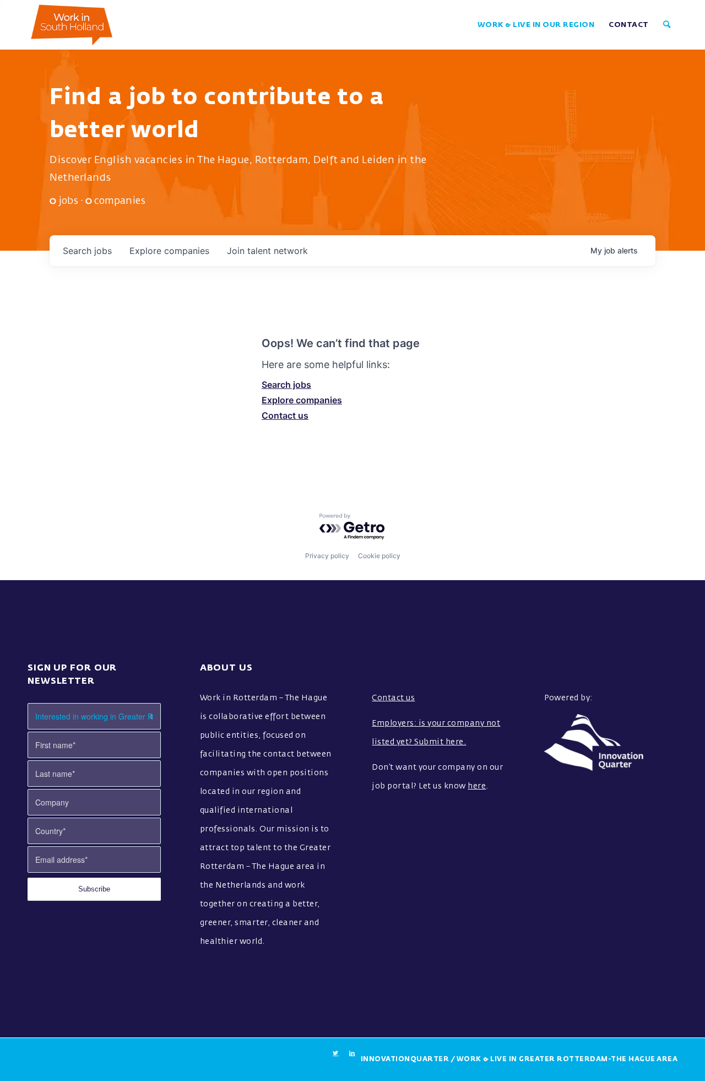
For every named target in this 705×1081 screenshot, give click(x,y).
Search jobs (286, 384)
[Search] (667, 25)
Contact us (285, 415)
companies (169, 250)
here (477, 786)
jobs (87, 250)
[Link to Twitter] (336, 1053)
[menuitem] (536, 25)
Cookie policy (379, 556)
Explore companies (302, 400)
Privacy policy (327, 556)
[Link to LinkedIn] (352, 1053)
